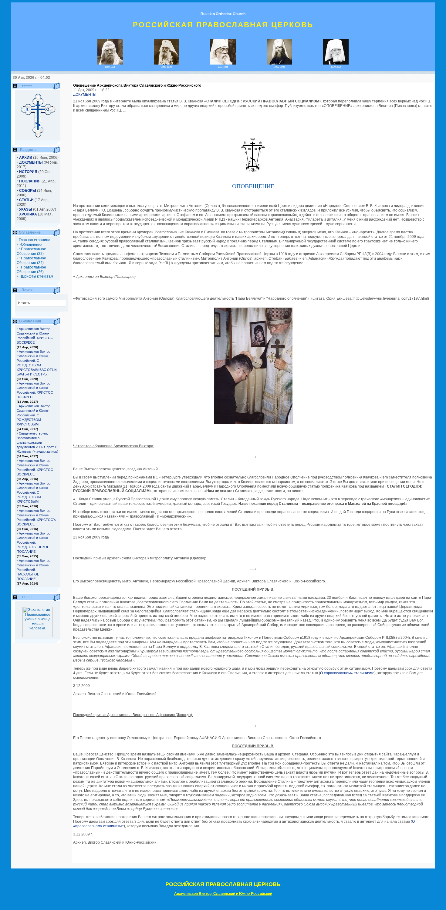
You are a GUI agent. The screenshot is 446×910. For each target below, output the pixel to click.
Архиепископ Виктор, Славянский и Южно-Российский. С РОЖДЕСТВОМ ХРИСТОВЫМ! (34, 415)
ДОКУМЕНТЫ (84, 94)
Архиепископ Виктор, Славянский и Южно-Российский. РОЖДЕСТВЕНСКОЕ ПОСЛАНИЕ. (34, 542)
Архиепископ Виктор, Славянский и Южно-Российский (223, 894)
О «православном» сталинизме (347, 673)
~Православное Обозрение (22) (31, 251)
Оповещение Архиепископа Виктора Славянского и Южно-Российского (137, 85)
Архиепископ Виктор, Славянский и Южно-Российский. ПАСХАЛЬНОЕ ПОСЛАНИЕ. (34, 570)
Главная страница (34, 240)
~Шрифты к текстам (36, 276)
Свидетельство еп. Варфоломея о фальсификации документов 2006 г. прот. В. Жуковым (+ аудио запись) (37, 442)
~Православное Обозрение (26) (31, 269)
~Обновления (30, 244)
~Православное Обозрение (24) (31, 260)
